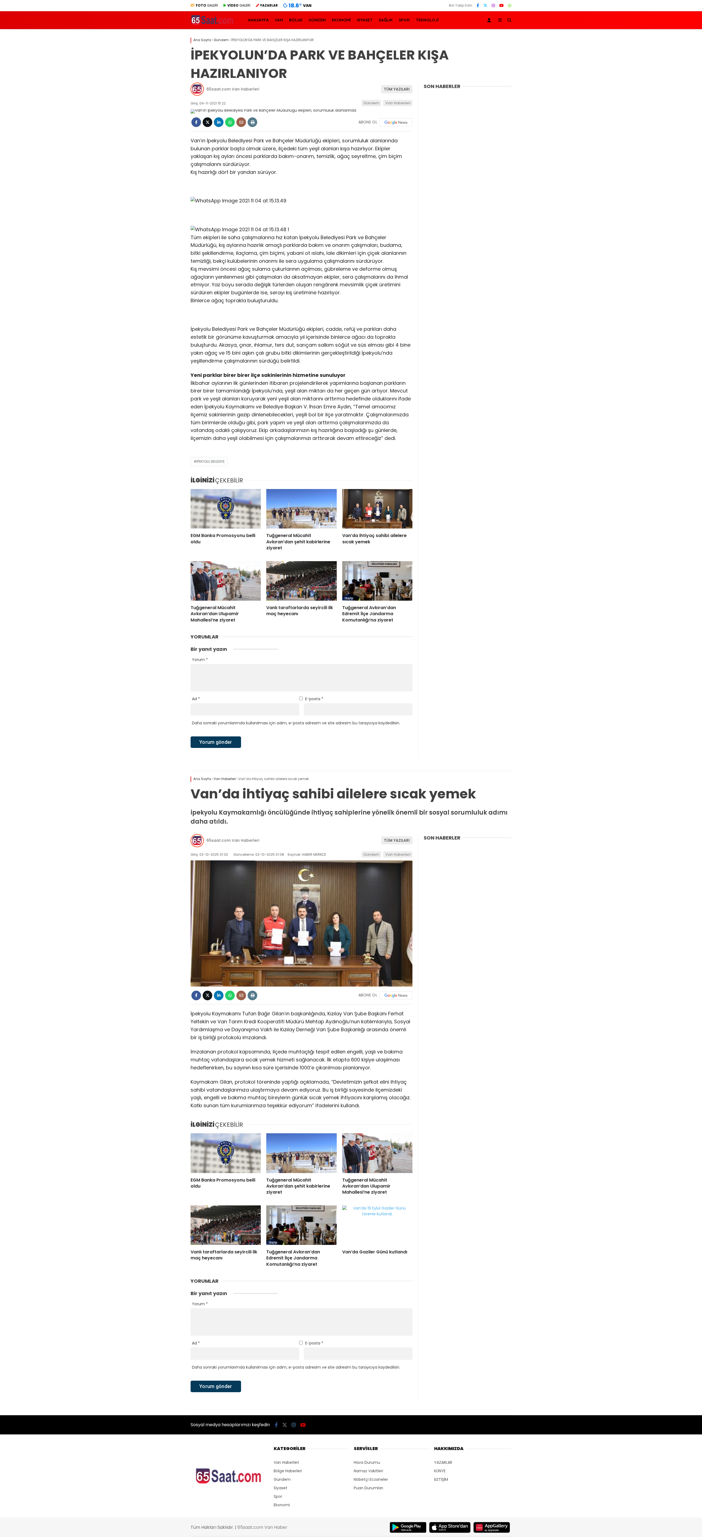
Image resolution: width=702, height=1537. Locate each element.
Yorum (200, 659)
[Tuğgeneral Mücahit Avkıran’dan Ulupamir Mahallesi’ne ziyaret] (226, 581)
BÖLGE (295, 19)
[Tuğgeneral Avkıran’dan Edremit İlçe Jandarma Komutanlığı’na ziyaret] (377, 581)
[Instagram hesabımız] (493, 5)
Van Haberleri (398, 103)
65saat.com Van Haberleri (232, 89)
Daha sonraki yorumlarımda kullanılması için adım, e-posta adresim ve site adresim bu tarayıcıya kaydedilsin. (296, 723)
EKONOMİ (341, 19)
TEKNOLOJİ (427, 19)
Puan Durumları (368, 1488)
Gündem (371, 103)
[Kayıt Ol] (490, 20)
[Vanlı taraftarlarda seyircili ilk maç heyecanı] (301, 581)
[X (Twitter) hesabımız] (485, 5)
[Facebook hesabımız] (478, 5)
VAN (279, 19)
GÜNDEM (317, 19)
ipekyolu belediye (210, 461)
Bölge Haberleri (288, 1471)
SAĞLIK (386, 19)
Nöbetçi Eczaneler (371, 1479)
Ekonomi (282, 1505)
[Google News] (396, 122)
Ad (196, 699)
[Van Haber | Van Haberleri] (213, 24)
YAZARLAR (443, 1462)
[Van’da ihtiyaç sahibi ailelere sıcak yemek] (377, 509)
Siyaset (280, 1488)
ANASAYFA (258, 19)
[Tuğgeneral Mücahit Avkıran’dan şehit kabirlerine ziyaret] (301, 509)
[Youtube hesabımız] (501, 5)
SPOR (404, 19)
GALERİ (207, 5)
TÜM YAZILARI (397, 89)
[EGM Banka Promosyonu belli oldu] (226, 509)
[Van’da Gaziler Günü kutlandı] (377, 1225)
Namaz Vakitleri (368, 1471)
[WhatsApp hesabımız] (509, 5)
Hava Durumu (367, 1462)
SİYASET (365, 19)
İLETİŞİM (441, 1479)
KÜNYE (440, 1471)
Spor (278, 1496)
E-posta (314, 699)
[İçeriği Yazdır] (252, 122)
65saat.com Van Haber (262, 1527)
